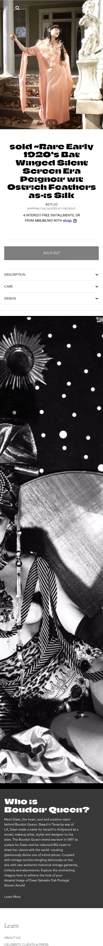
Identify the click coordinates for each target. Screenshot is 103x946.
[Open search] (17, 8)
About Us (12, 938)
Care (8, 286)
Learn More (12, 897)
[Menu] (6, 8)
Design (10, 298)
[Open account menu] (85, 8)
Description (14, 275)
